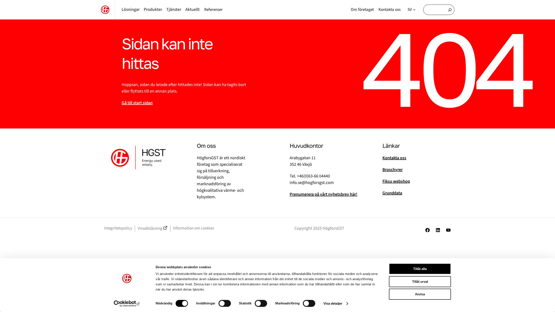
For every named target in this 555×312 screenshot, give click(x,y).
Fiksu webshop (396, 181)
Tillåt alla (420, 269)
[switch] (225, 303)
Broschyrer (392, 170)
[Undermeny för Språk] (414, 9)
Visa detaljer (332, 303)
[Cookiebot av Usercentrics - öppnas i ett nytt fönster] (127, 303)
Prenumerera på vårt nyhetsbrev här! (323, 194)
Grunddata (392, 193)
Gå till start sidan (137, 103)
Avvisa (420, 294)
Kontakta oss (394, 158)
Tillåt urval (420, 281)
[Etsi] (450, 10)
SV (410, 10)
